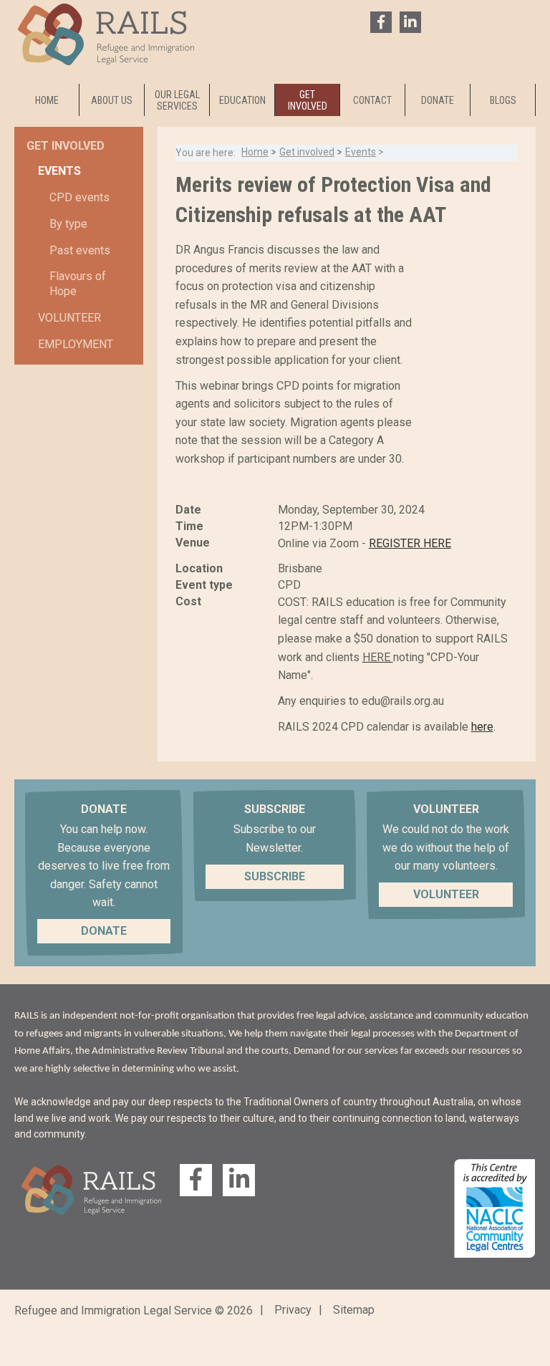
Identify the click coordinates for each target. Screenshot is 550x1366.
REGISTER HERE (410, 543)
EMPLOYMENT (75, 344)
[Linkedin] (410, 22)
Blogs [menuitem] (503, 100)
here (482, 726)
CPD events (79, 197)
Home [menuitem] (47, 100)
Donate (104, 931)
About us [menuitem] (111, 100)
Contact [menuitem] (372, 100)
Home (255, 152)
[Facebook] (381, 22)
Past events (79, 250)
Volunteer (69, 317)
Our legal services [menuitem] (177, 100)
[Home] (106, 65)
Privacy (293, 1310)
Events (360, 152)
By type (68, 224)
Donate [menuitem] (437, 100)
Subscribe (274, 876)
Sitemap (354, 1310)
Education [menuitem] (242, 100)
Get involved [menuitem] (307, 100)
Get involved (306, 152)
